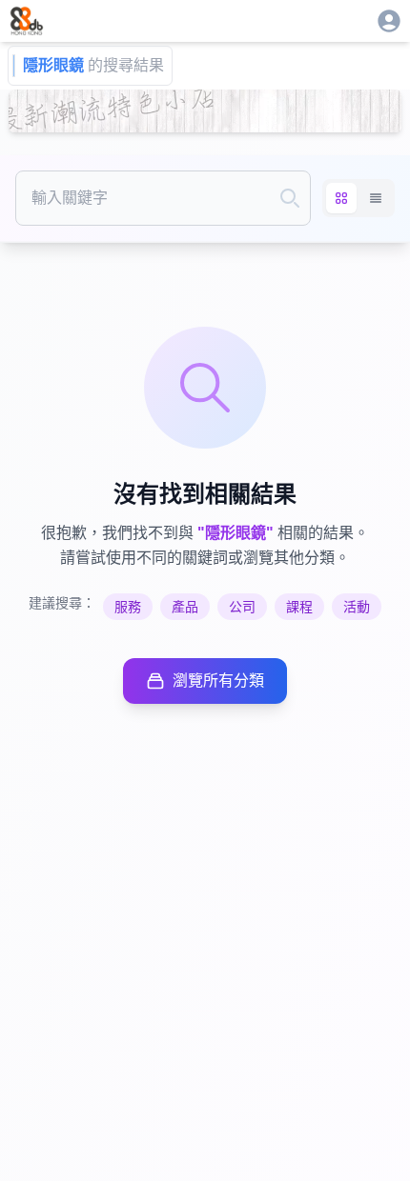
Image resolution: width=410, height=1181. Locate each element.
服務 (127, 606)
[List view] (375, 198)
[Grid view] (341, 198)
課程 (299, 606)
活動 (356, 606)
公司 (242, 606)
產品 (185, 606)
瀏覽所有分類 (218, 680)
